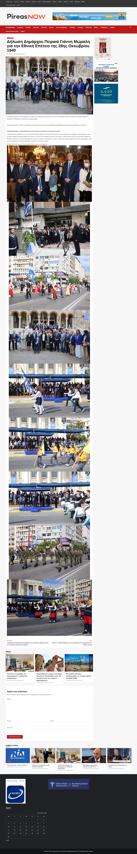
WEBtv (83, 1)
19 (20, 830)
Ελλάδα (22, 1)
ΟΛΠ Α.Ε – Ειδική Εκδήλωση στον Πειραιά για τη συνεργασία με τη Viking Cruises (72, 642)
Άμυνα (39, 1)
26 (20, 833)
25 (14, 833)
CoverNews (81, 851)
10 (8, 826)
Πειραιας (11, 38)
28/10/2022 (11, 54)
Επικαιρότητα (9, 1)
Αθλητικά (66, 1)
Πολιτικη (9, 761)
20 (26, 830)
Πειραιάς (16, 1)
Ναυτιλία (28, 1)
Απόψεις (54, 1)
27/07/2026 (69, 680)
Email (52, 721)
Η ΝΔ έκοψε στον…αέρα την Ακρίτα (17, 765)
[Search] (130, 27)
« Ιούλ (7, 840)
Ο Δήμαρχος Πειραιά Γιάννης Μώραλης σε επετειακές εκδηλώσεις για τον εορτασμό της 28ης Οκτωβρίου (28, 642)
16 (43, 826)
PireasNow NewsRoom (20, 54)
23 (43, 830)
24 (8, 833)
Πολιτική (34, 1)
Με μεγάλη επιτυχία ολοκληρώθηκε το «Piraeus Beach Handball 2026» (78, 676)
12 (20, 826)
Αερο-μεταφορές (47, 1)
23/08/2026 (40, 682)
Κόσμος (60, 1)
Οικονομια (35, 761)
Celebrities (77, 1)
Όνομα (9, 721)
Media (71, 1)
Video (18, 5)
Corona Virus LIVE (11, 5)
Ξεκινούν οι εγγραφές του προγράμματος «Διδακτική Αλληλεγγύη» (17, 676)
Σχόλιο (9, 699)
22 (38, 830)
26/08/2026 (10, 680)
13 (26, 826)
